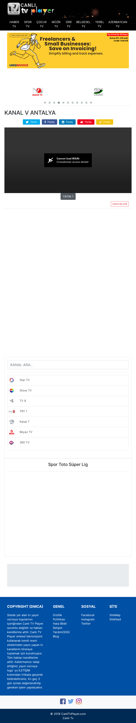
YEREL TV (99, 24)
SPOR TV (28, 24)
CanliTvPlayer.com (73, 714)
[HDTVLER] (31, 8)
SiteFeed (115, 619)
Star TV (22, 380)
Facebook (88, 615)
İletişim (57, 628)
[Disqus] (68, 308)
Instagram (88, 619)
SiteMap (114, 615)
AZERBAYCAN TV (117, 24)
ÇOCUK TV (41, 24)
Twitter (86, 623)
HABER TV (14, 24)
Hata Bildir (60, 623)
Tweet (33, 121)
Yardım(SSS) (61, 632)
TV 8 (20, 401)
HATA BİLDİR (119, 203)
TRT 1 (21, 411)
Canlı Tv (68, 718)
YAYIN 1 (68, 196)
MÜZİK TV (56, 24)
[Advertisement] (68, 239)
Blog (56, 636)
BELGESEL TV (83, 24)
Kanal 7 (22, 421)
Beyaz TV (23, 432)
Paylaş (50, 121)
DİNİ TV (69, 24)
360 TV (22, 442)
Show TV (23, 390)
